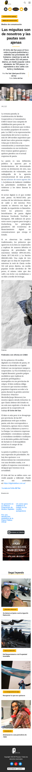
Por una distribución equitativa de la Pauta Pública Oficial (7, 518)
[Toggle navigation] (29, 2)
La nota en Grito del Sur (11, 488)
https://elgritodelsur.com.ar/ (14, 483)
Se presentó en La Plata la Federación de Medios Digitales (7, 506)
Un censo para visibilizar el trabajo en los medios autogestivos (22, 507)
